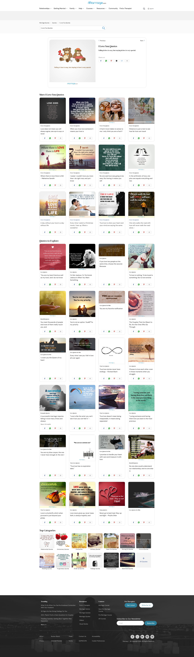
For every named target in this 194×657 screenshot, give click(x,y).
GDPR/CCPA (83, 641)
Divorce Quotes (143, 549)
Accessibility (96, 636)
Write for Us (146, 605)
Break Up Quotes (79, 568)
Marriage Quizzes (84, 613)
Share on (102, 57)
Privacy (41, 641)
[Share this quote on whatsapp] (106, 61)
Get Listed (131, 605)
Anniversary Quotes (63, 549)
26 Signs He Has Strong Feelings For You (54, 611)
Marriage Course (104, 605)
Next (142, 41)
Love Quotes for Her (46, 354)
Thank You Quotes (111, 549)
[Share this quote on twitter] (117, 61)
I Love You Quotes (108, 46)
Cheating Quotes (111, 568)
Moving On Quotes (127, 549)
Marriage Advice (84, 609)
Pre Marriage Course (105, 615)
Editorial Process (56, 641)
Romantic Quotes (45, 413)
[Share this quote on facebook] (101, 61)
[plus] (127, 61)
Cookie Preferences (98, 641)
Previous (102, 41)
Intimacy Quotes (95, 549)
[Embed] (122, 61)
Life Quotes (79, 549)
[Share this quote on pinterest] (111, 61)
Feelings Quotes (95, 568)
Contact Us (82, 636)
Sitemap (125, 641)
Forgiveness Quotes (63, 568)
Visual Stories (83, 624)
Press (70, 636)
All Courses (102, 619)
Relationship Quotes (47, 549)
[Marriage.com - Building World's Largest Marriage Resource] (97, 4)
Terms (71, 641)
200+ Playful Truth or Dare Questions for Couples (57, 615)
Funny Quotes (103, 510)
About (41, 636)
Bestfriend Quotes (127, 568)
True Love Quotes (104, 366)
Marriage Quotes (84, 616)
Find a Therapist (84, 605)
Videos (81, 620)
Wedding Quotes (47, 568)
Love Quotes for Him (105, 305)
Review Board (55, 636)
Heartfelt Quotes (45, 319)
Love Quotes (44, 272)
